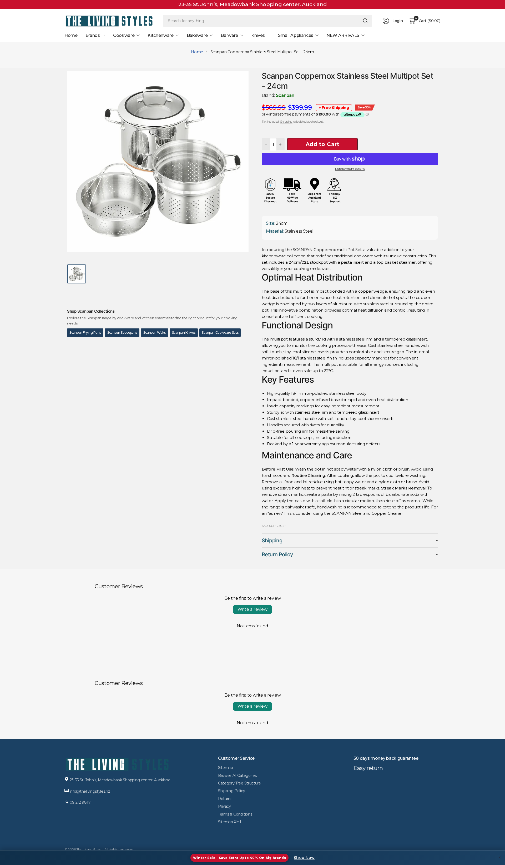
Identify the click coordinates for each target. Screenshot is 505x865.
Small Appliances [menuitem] (295, 35)
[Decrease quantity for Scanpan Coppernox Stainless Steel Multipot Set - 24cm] (266, 144)
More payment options (350, 169)
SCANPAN (303, 249)
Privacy (224, 806)
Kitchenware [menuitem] (160, 35)
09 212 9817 (80, 802)
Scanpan (285, 95)
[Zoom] (238, 81)
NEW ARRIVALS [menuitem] (342, 35)
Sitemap (225, 767)
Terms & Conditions (235, 814)
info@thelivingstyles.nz (90, 791)
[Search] (365, 21)
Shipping (286, 121)
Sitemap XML (230, 821)
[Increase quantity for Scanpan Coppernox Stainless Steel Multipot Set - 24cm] (280, 144)
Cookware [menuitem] (123, 35)
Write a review (252, 609)
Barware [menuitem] (229, 35)
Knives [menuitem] (258, 35)
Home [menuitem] (71, 35)
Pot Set (354, 249)
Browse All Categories (237, 775)
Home (197, 51)
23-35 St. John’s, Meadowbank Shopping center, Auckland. (120, 780)
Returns (225, 798)
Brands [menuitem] (92, 35)
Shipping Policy (231, 790)
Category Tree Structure (239, 783)
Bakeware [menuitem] (197, 35)
